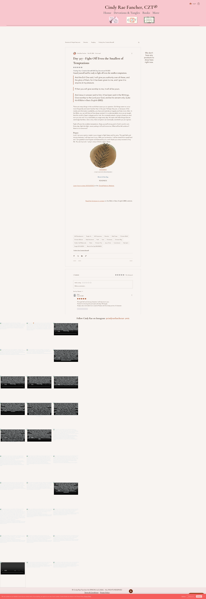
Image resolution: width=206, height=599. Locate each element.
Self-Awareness (98, 207)
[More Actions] (132, 266)
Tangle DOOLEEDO (79, 217)
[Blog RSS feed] (131, 562)
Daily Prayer (115, 207)
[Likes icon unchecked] (78, 280)
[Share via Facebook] (74, 227)
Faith (97, 210)
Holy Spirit (125, 214)
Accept (199, 596)
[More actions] (132, 53)
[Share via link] (86, 227)
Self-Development (78, 207)
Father (90, 214)
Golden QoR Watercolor (80, 214)
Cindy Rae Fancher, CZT (129, 7)
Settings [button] (184, 596)
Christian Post (98, 214)
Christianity (109, 210)
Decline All (191, 596)
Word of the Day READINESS (94, 217)
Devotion (85, 42)
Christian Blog (118, 210)
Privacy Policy (105, 563)
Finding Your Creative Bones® (106, 42)
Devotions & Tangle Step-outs (72, 42)
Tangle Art (88, 207)
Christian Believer (78, 210)
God (103, 210)
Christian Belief (124, 207)
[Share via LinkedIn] (82, 227)
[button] (199, 3)
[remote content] (77, 192)
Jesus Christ (108, 214)
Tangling (93, 42)
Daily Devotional (90, 210)
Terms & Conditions (91, 563)
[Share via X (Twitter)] (78, 227)
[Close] (204, 596)
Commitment (117, 214)
